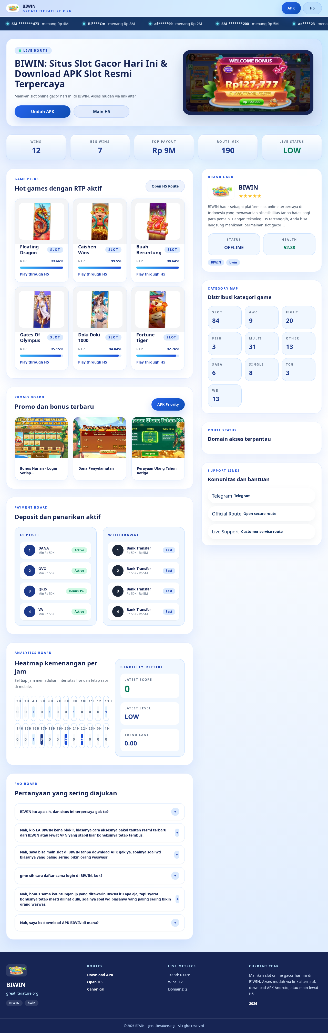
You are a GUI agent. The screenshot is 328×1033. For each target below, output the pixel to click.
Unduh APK (42, 111)
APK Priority (168, 404)
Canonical (95, 989)
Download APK (100, 974)
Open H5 (94, 982)
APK (291, 8)
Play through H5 (34, 274)
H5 (312, 8)
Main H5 (101, 111)
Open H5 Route (165, 186)
